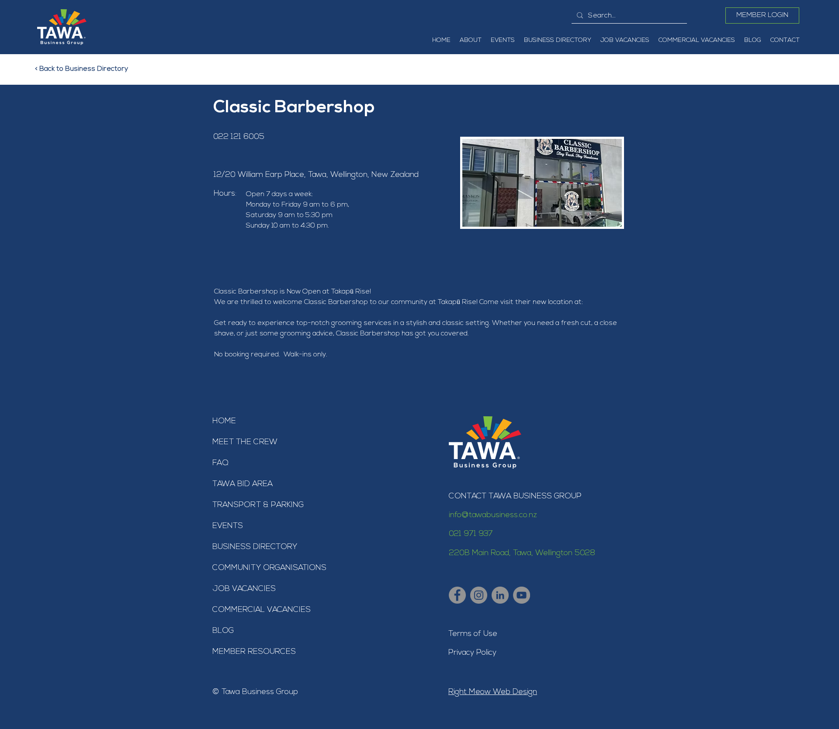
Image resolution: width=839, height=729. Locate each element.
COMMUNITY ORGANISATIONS (269, 568)
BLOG (223, 631)
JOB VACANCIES (244, 589)
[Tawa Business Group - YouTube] (521, 595)
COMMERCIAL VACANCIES (261, 610)
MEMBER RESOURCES (254, 652)
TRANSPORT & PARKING (258, 505)
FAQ (220, 463)
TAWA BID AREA (242, 484)
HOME (224, 421)
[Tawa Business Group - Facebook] (457, 595)
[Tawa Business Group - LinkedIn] (500, 595)
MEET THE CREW (244, 442)
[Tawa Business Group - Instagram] (478, 595)
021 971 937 (471, 534)
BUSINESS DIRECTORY (254, 547)
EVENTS (227, 526)
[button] (470, 41)
